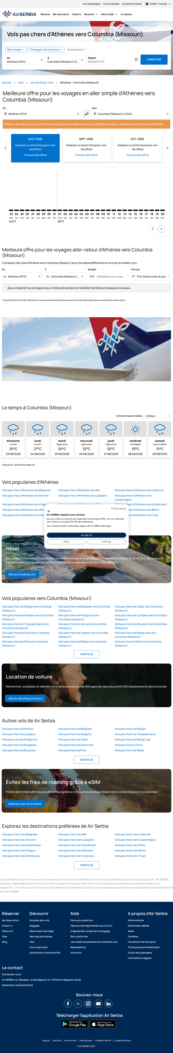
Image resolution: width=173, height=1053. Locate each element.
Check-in (76, 14)
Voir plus (86, 654)
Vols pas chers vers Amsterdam (21, 845)
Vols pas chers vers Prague (18, 850)
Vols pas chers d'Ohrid (129, 745)
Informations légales (140, 958)
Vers (94, 108)
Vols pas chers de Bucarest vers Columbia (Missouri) (141, 626)
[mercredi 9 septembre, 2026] (103, 210)
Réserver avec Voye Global (24, 804)
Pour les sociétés (111, 3)
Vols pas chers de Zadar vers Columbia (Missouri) (139, 608)
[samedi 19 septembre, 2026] (157, 210)
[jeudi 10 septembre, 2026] (108, 210)
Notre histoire (136, 920)
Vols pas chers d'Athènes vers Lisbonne (139, 490)
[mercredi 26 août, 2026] (27, 210)
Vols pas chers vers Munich (19, 840)
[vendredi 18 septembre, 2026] (152, 210)
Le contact (126, 14)
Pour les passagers (92, 3)
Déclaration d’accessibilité (45, 952)
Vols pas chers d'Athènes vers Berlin (137, 510)
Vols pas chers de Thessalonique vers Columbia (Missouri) (25, 626)
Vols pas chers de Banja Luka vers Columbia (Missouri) (135, 635)
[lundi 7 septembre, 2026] (92, 210)
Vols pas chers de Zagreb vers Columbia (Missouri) (83, 635)
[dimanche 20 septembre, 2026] (162, 210)
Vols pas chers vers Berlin (130, 850)
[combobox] (23, 62)
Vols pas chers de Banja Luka (132, 739)
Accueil (6, 82)
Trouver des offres (35, 155)
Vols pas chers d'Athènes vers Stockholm (27, 510)
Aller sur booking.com (22, 574)
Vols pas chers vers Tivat (130, 856)
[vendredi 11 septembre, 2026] (114, 210)
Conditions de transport (142, 941)
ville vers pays (85, 1040)
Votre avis (76, 952)
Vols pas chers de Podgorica (19, 739)
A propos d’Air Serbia (132, 3)
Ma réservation (61, 14)
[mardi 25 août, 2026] (22, 210)
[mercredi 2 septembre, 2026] (65, 210)
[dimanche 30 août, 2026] (49, 210)
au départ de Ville (103, 1040)
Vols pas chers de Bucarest (19, 750)
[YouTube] (98, 1004)
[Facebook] (68, 1004)
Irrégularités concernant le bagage (90, 931)
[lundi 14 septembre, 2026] (130, 210)
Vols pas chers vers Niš (72, 834)
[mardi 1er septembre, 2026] (60, 210)
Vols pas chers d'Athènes (17, 729)
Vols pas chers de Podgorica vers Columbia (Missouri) (78, 617)
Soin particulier (79, 936)
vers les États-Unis (41, 82)
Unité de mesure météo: (129, 415)
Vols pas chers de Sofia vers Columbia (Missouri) (25, 635)
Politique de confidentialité (143, 947)
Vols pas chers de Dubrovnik (75, 745)
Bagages (35, 925)
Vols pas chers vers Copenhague (135, 840)
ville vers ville (70, 1040)
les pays (46, 1040)
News (131, 931)
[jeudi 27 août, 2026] (33, 210)
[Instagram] (88, 1004)
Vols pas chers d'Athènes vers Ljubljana (82, 495)
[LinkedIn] (108, 1004)
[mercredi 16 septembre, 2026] (141, 210)
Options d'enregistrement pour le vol (91, 925)
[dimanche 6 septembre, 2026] (87, 210)
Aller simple (14, 49)
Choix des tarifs (39, 947)
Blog (4, 941)
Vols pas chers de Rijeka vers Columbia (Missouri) (82, 643)
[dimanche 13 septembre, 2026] (124, 210)
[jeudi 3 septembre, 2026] (70, 210)
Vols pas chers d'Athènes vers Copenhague (133, 497)
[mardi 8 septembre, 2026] (97, 210)
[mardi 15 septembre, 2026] (135, 210)
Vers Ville (57, 1040)
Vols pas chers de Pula (72, 750)
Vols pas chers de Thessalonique (135, 734)
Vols (20, 82)
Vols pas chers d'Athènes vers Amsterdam (141, 504)
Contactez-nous (11, 974)
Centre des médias (138, 925)
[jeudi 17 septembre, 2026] (146, 210)
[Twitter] (78, 1004)
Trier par (135, 269)
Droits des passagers (140, 952)
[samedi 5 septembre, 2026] (81, 210)
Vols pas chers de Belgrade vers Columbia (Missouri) (84, 608)
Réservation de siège (42, 931)
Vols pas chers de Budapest (19, 745)
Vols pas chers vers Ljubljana (76, 840)
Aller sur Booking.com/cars (25, 698)
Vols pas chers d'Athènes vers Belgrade (26, 490)
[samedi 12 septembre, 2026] (119, 210)
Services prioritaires (41, 936)
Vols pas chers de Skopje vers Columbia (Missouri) (26, 608)
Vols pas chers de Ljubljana (19, 734)
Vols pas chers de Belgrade (75, 729)
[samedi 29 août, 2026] (43, 210)
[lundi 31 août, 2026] (54, 210)
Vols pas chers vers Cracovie (76, 856)
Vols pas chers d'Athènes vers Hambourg (27, 515)
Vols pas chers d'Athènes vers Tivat (136, 515)
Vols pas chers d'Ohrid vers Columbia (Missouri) (138, 643)
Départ (92, 57)
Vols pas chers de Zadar (73, 739)
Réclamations (78, 947)
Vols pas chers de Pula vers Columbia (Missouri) (25, 643)
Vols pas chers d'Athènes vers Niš (79, 490)
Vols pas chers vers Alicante (75, 850)
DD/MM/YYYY (96, 61)
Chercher (154, 59)
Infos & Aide (109, 14)
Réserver (45, 14)
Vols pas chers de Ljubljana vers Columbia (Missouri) (141, 617)
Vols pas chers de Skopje (130, 729)
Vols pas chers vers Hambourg (21, 856)
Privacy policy (118, 508)
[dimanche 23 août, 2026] (11, 210)
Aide (4, 936)
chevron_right (167, 148)
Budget (92, 269)
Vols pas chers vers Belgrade (20, 834)
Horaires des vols (39, 920)
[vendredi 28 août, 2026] (38, 210)
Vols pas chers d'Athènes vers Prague (25, 504)
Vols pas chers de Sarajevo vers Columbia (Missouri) (28, 617)
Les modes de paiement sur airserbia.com (94, 941)
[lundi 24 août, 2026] (16, 210)
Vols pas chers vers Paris (130, 845)
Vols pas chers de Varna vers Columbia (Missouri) (82, 626)
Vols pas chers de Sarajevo (74, 734)
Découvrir (91, 14)
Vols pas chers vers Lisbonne (133, 834)
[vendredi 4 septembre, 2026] (76, 210)
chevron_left (5, 148)
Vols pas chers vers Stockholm (77, 845)
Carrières (133, 936)
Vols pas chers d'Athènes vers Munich (25, 495)
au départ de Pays (122, 1040)
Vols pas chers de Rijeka (129, 750)
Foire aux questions (81, 920)
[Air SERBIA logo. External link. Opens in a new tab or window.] (49, 511)
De (8, 57)
